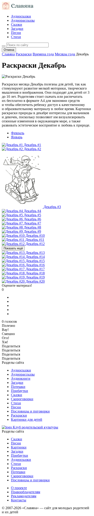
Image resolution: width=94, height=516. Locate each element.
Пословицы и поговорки (30, 411)
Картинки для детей (26, 419)
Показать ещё (13, 248)
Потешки (18, 387)
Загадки (17, 29)
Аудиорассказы (23, 20)
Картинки (18, 447)
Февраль (17, 133)
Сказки (16, 24)
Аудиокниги (20, 378)
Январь (16, 137)
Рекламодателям (23, 496)
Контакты (18, 500)
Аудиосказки (21, 16)
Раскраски (19, 415)
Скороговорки (22, 399)
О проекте (19, 488)
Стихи (16, 37)
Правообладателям (25, 492)
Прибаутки (19, 391)
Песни (16, 33)
